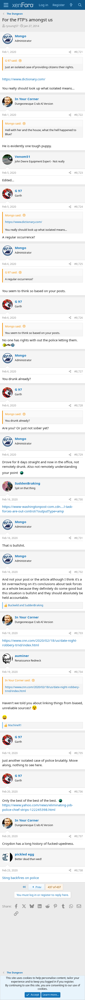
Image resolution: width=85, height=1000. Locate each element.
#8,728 (78, 405)
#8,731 (78, 538)
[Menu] (6, 5)
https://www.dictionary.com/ (23, 79)
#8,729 (78, 454)
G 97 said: (11, 60)
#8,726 (78, 318)
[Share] (70, 52)
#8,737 (78, 836)
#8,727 (78, 371)
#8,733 (78, 633)
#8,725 (78, 264)
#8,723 (78, 173)
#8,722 (78, 115)
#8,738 (78, 870)
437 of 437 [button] (54, 887)
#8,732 (78, 572)
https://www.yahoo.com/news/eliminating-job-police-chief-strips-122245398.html (37, 807)
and (25, 605)
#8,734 (78, 672)
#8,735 (78, 753)
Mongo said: (13, 123)
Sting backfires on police (20, 877)
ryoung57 (12, 26)
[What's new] (71, 5)
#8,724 (78, 207)
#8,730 (78, 499)
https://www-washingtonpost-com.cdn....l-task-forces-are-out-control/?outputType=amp (37, 508)
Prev (38, 887)
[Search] (80, 5)
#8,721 (78, 52)
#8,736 (78, 791)
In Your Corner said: (17, 680)
